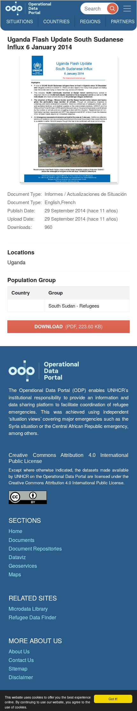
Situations (19, 21)
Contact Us (21, 660)
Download (68, 326)
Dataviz (17, 557)
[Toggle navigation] (127, 8)
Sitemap (18, 668)
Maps (15, 574)
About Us (19, 651)
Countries (56, 21)
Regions (90, 21)
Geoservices (23, 565)
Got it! (113, 698)
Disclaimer (21, 677)
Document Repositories (35, 548)
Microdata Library (28, 608)
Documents (21, 540)
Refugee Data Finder (32, 617)
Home (15, 531)
